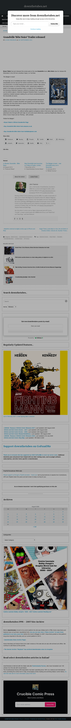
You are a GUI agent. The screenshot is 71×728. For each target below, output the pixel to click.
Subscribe (54, 24)
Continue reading (36, 29)
